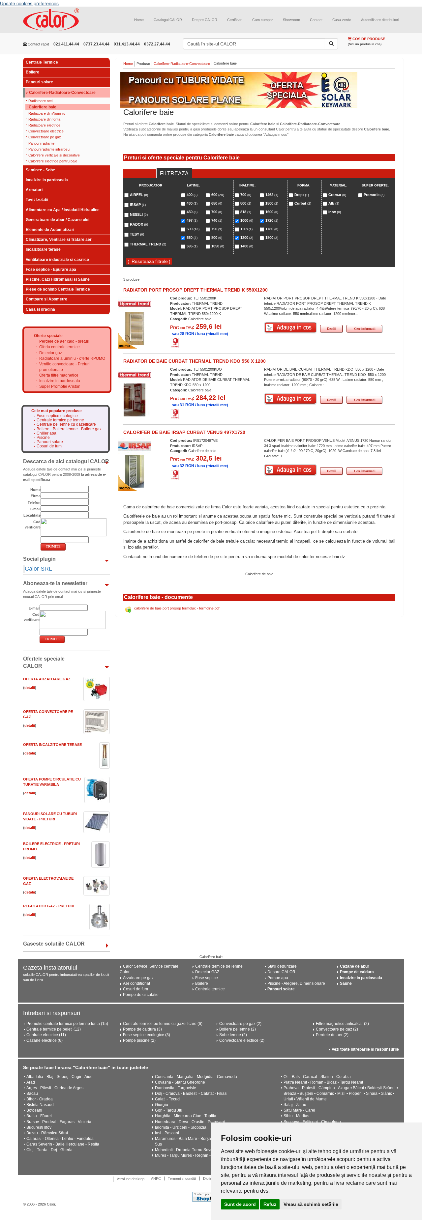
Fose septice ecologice (57, 416)
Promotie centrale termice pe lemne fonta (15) (67, 1023)
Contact (316, 20)
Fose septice (206, 978)
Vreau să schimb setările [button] (311, 1204)
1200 (246, 238)
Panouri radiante (41, 143)
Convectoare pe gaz (44, 137)
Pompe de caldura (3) (142, 1029)
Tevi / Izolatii (37, 199)
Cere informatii (365, 328)
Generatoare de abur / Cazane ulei (57, 219)
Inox (334, 212)
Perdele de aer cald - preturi (64, 341)
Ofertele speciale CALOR (44, 662)
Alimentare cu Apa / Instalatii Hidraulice (63, 210)
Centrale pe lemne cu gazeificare (66, 424)
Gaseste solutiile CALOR (54, 944)
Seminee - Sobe (40, 170)
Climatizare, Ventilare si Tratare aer (59, 239)
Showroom (291, 20)
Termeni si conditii (182, 1178)
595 (192, 246)
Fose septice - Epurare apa (51, 269)
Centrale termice (210, 989)
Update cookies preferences (29, 3)
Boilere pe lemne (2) (237, 1029)
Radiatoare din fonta (44, 119)
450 (192, 212)
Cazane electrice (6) (44, 1040)
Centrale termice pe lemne (60, 420)
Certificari (234, 20)
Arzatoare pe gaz (138, 978)
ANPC (156, 1178)
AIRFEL (139, 195)
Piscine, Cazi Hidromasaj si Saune (58, 279)
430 (192, 203)
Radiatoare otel (40, 101)
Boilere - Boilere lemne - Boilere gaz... (71, 429)
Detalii (331, 328)
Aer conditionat (136, 983)
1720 (271, 220)
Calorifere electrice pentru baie (52, 161)
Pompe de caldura (357, 972)
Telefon (34, 502)
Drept (301, 195)
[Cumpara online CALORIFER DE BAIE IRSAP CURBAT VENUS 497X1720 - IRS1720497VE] (290, 470)
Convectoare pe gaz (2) (240, 1023)
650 (216, 203)
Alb (333, 203)
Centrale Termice (42, 62)
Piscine (43, 438)
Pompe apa (277, 978)
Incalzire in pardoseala (47, 180)
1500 (271, 203)
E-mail (35, 509)
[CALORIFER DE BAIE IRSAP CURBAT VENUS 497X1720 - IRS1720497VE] (134, 471)
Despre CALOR (204, 20)
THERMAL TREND (148, 244)
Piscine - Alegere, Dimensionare (296, 983)
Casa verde (341, 20)
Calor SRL (38, 568)
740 (216, 220)
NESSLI (139, 214)
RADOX (139, 224)
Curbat (302, 203)
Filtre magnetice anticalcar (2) (342, 1023)
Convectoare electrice (46, 131)
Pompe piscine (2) (139, 1040)
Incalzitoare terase (43, 249)
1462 (271, 195)
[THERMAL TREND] (134, 304)
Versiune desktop (130, 1179)
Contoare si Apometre (46, 299)
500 (193, 229)
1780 (271, 229)
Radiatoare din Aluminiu (46, 113)
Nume (35, 490)
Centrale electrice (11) (46, 1035)
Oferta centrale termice (59, 347)
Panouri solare (39, 82)
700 (216, 212)
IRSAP (138, 205)
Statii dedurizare (282, 966)
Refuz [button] (269, 1204)
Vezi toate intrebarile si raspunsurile (365, 1049)
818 (245, 212)
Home (139, 20)
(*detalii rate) (217, 334)
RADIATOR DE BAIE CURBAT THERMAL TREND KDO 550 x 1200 (194, 361)
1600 (271, 212)
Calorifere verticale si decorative (54, 155)
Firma (36, 496)
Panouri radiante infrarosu (49, 149)
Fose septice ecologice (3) (146, 1035)
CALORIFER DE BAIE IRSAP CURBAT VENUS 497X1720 (184, 432)
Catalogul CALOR (168, 20)
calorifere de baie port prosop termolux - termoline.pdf (177, 608)
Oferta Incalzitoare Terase (52, 745)
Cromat (337, 195)
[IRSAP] (134, 446)
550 (192, 238)
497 (192, 220)
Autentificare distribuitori (380, 20)
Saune (346, 983)
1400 (246, 246)
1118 (246, 229)
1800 (271, 238)
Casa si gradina (40, 309)
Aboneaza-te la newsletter (55, 583)
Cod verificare (33, 524)
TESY (137, 234)
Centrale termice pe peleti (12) (53, 1029)
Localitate (32, 515)
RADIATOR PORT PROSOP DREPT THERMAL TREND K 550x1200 (195, 290)
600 (217, 195)
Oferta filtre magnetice (58, 375)
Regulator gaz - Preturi (48, 906)
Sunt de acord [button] (240, 1204)
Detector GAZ (207, 972)
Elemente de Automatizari (50, 229)
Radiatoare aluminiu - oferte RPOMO (72, 358)
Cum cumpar (262, 20)
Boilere (32, 72)
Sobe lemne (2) (233, 1035)
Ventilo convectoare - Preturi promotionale (64, 367)
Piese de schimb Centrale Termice (58, 289)
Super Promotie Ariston (59, 386)
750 (216, 229)
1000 (246, 220)
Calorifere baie (42, 107)
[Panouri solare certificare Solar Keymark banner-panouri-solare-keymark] (259, 90)
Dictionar (210, 1178)
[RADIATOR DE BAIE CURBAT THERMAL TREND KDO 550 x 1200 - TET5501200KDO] (134, 400)
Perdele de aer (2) (332, 1035)
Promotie (374, 195)
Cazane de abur (354, 966)
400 (192, 195)
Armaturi (34, 189)
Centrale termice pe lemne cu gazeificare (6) (162, 1023)
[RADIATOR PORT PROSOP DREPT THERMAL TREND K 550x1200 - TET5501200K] (134, 328)
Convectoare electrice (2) (241, 1040)
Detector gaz (50, 353)
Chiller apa (46, 433)
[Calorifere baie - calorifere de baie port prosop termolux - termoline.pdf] (129, 608)
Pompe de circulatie (141, 994)
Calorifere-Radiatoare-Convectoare (62, 93)
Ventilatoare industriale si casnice (57, 259)
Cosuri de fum (49, 446)
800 (216, 238)
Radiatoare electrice (44, 125)
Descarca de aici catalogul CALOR (66, 461)
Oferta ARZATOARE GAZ (47, 679)
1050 (217, 246)
